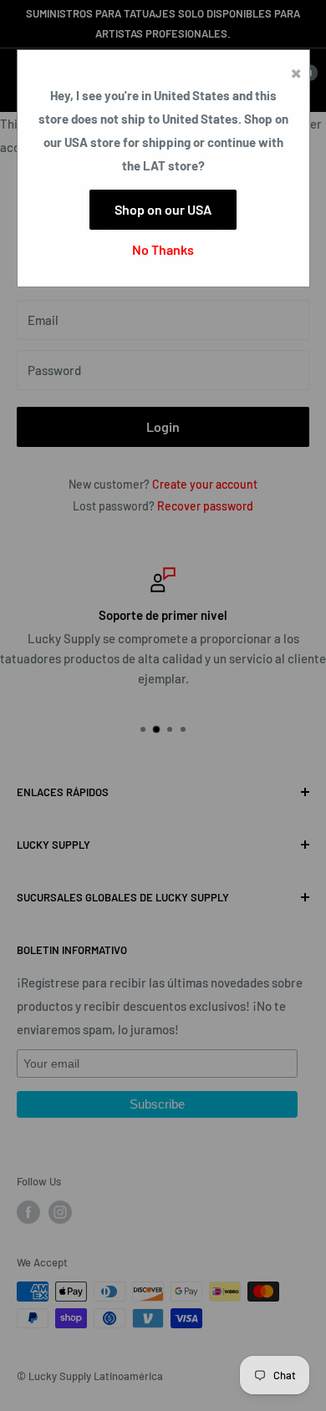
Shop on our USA (163, 209)
